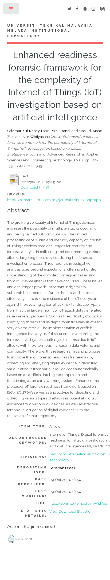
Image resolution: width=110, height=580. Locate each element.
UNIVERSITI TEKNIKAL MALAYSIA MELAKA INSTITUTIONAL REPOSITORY (50, 31)
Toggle (11, 10)
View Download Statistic (69, 511)
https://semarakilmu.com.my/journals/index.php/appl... (56, 200)
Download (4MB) (35, 187)
